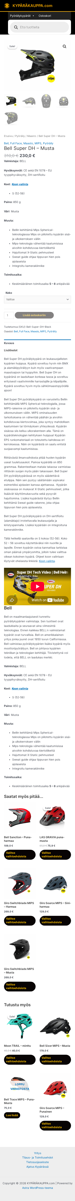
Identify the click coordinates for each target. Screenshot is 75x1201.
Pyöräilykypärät (20, 15)
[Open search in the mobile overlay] (39, 27)
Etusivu (8, 136)
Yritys (37, 1153)
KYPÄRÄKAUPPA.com (32, 5)
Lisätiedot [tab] (10, 350)
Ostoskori (45, 15)
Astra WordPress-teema (37, 1187)
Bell (6, 143)
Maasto (31, 136)
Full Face (16, 143)
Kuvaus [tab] (9, 343)
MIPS (38, 143)
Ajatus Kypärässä (37, 1166)
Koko (9, 292)
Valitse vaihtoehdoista (16, 854)
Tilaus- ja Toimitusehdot (37, 1157)
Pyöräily (20, 136)
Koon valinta (20, 184)
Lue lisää (12, 1115)
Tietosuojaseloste (37, 1162)
